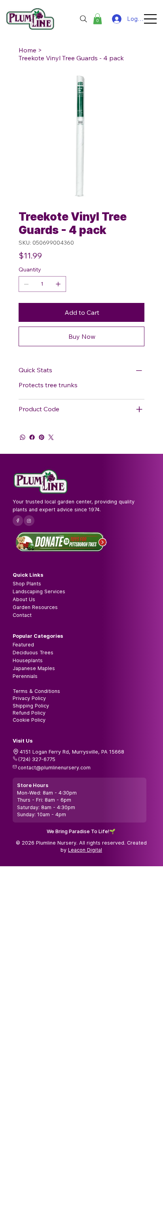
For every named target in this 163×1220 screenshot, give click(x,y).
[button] (97, 18)
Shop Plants (27, 584)
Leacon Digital (85, 850)
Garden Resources (35, 607)
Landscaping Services (39, 591)
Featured (23, 645)
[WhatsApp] (23, 437)
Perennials (25, 676)
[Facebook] (32, 437)
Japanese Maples (34, 668)
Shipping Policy (31, 706)
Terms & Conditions (36, 691)
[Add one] (58, 284)
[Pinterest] (41, 437)
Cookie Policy (29, 720)
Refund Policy (29, 713)
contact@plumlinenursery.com (54, 768)
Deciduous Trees (33, 652)
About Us (24, 599)
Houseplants (28, 660)
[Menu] (150, 19)
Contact (22, 615)
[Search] (83, 19)
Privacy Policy (29, 698)
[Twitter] (51, 437)
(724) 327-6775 (36, 759)
